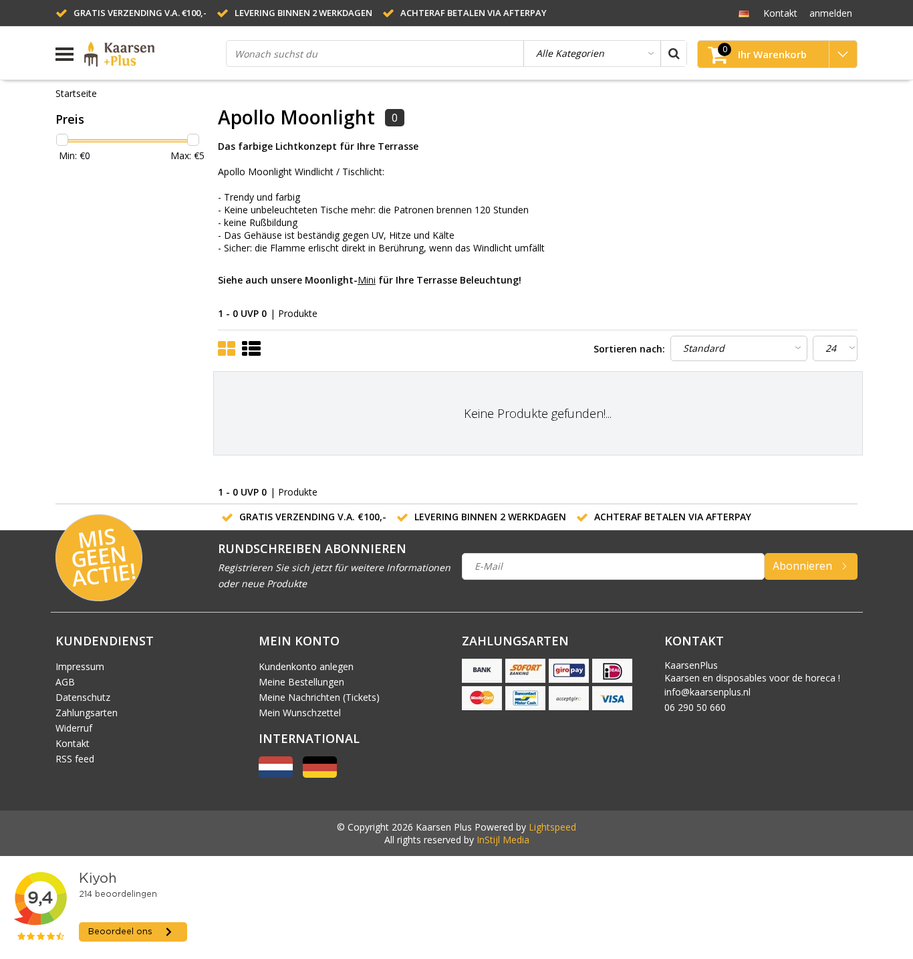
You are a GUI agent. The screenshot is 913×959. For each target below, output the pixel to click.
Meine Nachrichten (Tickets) (319, 697)
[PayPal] (569, 698)
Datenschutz (82, 697)
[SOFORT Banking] (525, 671)
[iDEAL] (612, 671)
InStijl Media (503, 839)
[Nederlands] (276, 774)
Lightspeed (552, 827)
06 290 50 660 (695, 707)
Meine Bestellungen (301, 681)
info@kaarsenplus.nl (707, 691)
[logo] (150, 54)
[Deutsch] (744, 12)
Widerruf (73, 728)
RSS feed (74, 758)
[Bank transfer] (482, 671)
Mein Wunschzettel (300, 712)
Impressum (79, 666)
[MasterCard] (482, 698)
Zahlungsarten (86, 712)
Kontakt (72, 743)
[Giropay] (569, 671)
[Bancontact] (525, 698)
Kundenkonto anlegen (306, 666)
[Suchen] (673, 53)
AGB (65, 681)
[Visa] (612, 698)
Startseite (76, 93)
